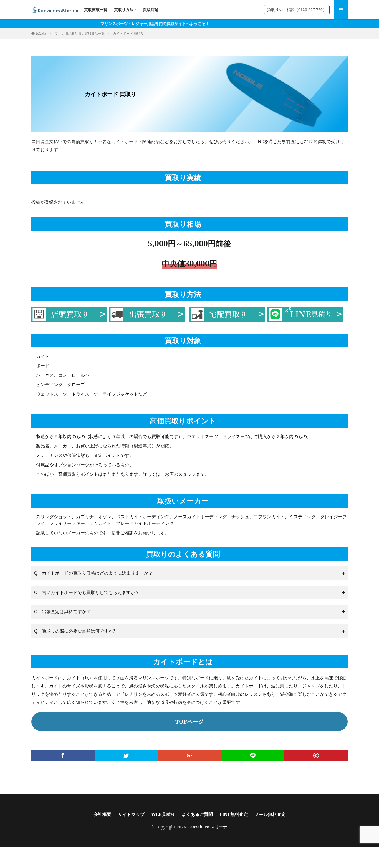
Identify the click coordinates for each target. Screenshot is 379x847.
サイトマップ (131, 814)
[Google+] (189, 755)
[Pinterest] (316, 755)
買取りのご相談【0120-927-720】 (297, 9)
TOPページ (189, 721)
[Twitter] (126, 755)
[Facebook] (63, 755)
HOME (41, 33)
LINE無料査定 (233, 814)
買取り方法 (123, 9)
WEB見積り (163, 814)
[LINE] (252, 755)
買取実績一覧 (95, 9)
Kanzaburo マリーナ (207, 827)
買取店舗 (150, 9)
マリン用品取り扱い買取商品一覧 (80, 33)
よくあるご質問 (197, 814)
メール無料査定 (270, 814)
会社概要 (102, 814)
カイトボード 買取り (128, 33)
